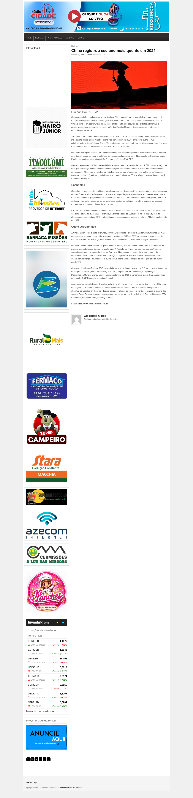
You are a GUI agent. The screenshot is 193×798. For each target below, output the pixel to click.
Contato (70, 38)
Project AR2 (64, 787)
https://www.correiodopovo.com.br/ (93, 303)
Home (29, 38)
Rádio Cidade (86, 54)
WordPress (77, 787)
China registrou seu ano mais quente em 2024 (113, 50)
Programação (54, 38)
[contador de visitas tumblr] (38, 760)
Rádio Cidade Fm (96, 17)
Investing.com (48, 711)
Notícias (39, 38)
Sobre (81, 38)
